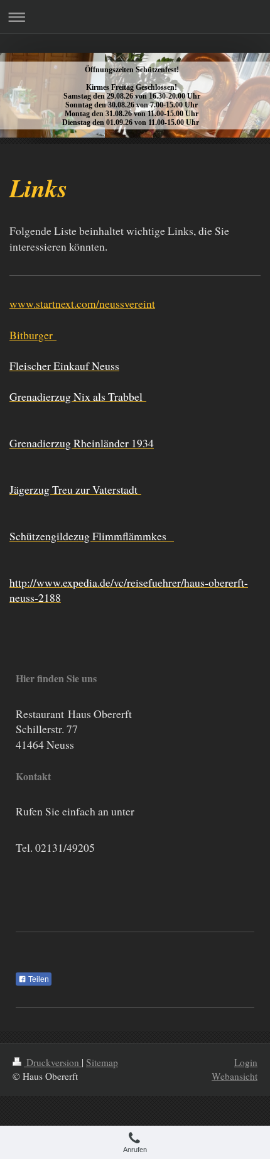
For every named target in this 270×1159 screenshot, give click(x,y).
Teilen (37, 979)
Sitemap (102, 1062)
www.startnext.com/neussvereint (82, 303)
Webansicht (234, 1076)
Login (245, 1062)
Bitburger (33, 334)
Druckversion (53, 1062)
